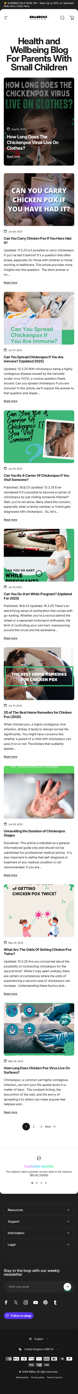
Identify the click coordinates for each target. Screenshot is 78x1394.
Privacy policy (37, 1377)
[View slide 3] (41, 1183)
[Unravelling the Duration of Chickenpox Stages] (39, 792)
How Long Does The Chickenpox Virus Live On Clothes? (32, 142)
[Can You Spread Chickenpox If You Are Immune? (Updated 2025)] (39, 318)
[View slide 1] (32, 1183)
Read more (13, 156)
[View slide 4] (46, 1183)
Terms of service (54, 1377)
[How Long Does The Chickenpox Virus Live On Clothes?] (39, 122)
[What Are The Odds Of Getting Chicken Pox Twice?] (39, 910)
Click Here (23, 6)
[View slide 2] (36, 1183)
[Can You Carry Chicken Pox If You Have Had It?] (39, 199)
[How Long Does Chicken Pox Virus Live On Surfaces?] (39, 1029)
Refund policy (22, 1377)
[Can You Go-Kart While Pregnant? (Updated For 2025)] (39, 555)
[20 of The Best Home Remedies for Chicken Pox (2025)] (39, 673)
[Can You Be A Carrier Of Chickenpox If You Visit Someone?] (39, 436)
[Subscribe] (67, 1286)
